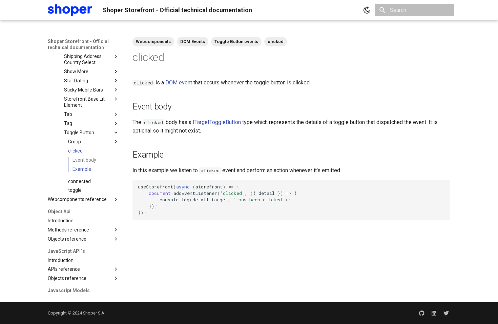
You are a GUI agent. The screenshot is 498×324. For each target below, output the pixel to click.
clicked (276, 41)
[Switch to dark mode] (367, 10)
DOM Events (192, 41)
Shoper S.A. (94, 313)
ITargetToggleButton (217, 122)
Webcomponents (153, 41)
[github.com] (421, 313)
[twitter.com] (446, 313)
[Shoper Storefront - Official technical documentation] (70, 10)
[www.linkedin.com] (434, 313)
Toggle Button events (236, 41)
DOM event (178, 82)
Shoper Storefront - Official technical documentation (78, 44)
